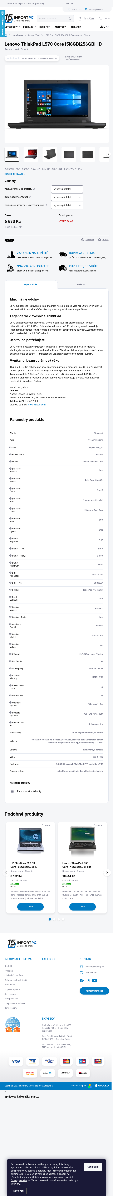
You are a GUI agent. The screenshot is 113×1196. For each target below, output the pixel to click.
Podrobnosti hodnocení (47, 58)
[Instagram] (87, 980)
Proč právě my (11, 998)
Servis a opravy (11, 994)
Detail (30, 907)
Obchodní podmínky (35, 3)
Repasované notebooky (29, 791)
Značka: (72, 60)
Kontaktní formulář (94, 991)
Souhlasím (93, 1166)
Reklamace (10, 984)
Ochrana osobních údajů (16, 980)
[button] (50, 919)
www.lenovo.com (37, 404)
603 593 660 (91, 972)
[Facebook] (82, 980)
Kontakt (8, 3)
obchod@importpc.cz (95, 966)
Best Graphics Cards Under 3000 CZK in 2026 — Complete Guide (57, 1037)
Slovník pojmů (11, 1008)
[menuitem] (12, 27)
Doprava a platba (12, 989)
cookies (23, 1180)
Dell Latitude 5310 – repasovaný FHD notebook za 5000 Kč (57, 1045)
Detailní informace (14, 174)
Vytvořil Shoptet (78, 1085)
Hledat (70, 18)
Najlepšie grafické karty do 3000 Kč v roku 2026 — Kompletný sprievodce (56, 1028)
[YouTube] (94, 980)
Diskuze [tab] (81, 284)
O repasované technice (15, 1003)
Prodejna (19, 3)
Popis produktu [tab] (31, 284)
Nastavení (18, 1190)
